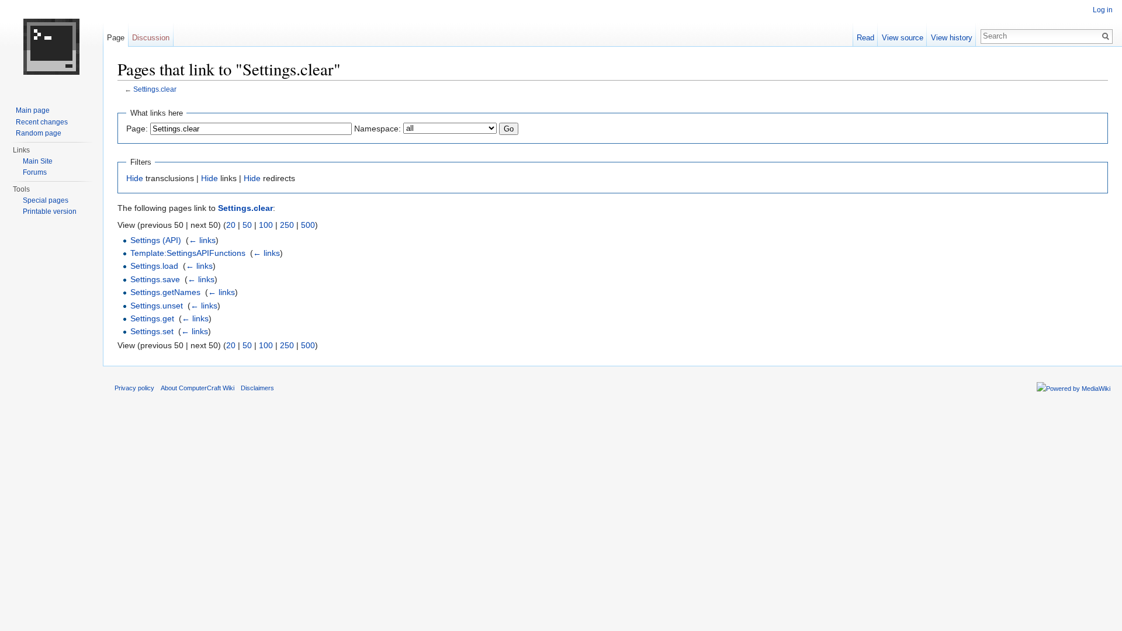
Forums (35, 172)
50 (247, 225)
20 (231, 225)
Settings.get (152, 318)
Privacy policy (134, 387)
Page (115, 37)
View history (951, 37)
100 (266, 225)
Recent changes (42, 122)
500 (308, 225)
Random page (38, 133)
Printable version (50, 211)
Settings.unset (156, 305)
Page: (137, 128)
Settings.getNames (165, 292)
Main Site (38, 161)
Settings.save (155, 279)
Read (865, 37)
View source (902, 37)
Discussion (150, 37)
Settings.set (152, 331)
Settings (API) (155, 240)
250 (287, 225)
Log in (1103, 10)
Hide (134, 178)
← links (202, 240)
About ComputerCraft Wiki (197, 387)
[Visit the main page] (51, 46)
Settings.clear (154, 89)
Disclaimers (257, 387)
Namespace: (377, 128)
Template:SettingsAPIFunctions (187, 253)
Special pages (45, 200)
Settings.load (154, 266)
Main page (33, 110)
